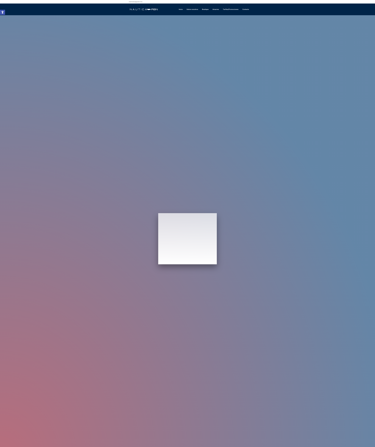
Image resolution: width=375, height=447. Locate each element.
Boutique (205, 9)
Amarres (215, 9)
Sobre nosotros (192, 9)
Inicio (181, 9)
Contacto (245, 9)
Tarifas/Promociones (230, 9)
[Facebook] (247, 1)
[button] (2, 12)
